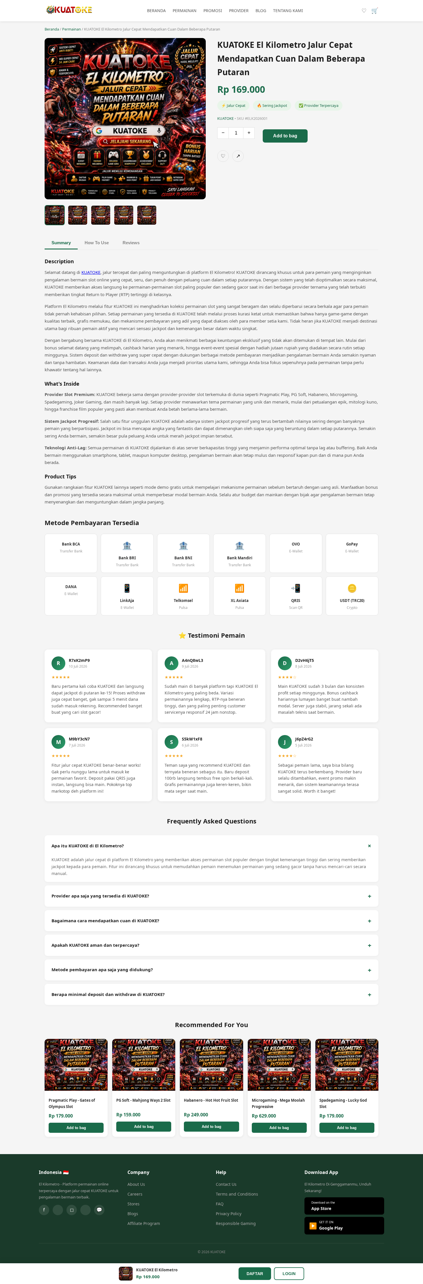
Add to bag (285, 135)
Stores (133, 1204)
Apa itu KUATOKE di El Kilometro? (88, 846)
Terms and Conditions (237, 1194)
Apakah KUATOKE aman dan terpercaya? (95, 945)
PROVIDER (239, 10)
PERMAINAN (185, 10)
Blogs (132, 1213)
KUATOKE (90, 272)
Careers (134, 1194)
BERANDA (156, 10)
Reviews (131, 242)
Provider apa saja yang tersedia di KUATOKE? (100, 896)
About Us (136, 1184)
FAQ (220, 1204)
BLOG (261, 10)
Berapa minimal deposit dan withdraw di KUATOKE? (108, 994)
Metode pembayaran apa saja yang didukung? (102, 969)
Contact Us (226, 1184)
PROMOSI (212, 10)
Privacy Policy (228, 1213)
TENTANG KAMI (288, 10)
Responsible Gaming (236, 1223)
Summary (61, 242)
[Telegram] (85, 1210)
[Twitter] (58, 1210)
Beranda (52, 29)
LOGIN (289, 1273)
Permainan (71, 29)
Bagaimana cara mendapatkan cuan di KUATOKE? (105, 920)
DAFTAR (255, 1273)
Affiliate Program (143, 1223)
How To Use (97, 242)
